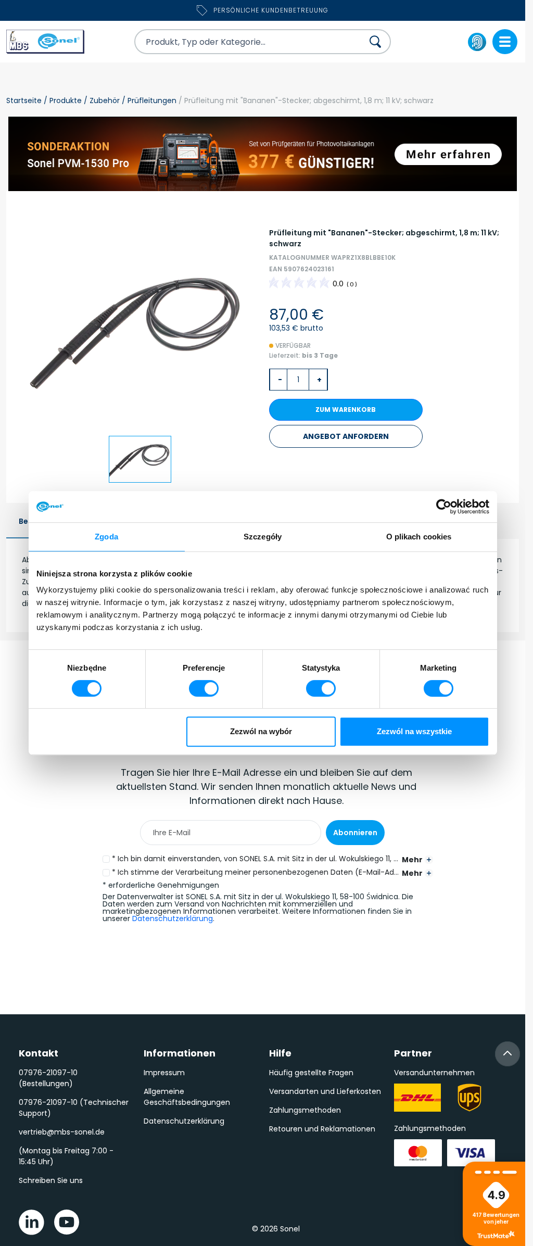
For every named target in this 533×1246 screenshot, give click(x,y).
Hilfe (280, 1053)
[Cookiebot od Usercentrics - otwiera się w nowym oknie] (443, 506)
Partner (413, 1053)
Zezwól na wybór (261, 731)
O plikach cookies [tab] (419, 536)
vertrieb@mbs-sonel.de (62, 1132)
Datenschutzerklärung (172, 918)
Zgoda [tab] (106, 536)
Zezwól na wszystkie (414, 731)
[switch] (204, 688)
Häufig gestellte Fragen (311, 1072)
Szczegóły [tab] (263, 536)
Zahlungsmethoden (305, 1110)
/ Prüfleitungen (148, 100)
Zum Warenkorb (345, 409)
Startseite (24, 100)
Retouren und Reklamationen (322, 1129)
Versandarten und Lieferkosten (325, 1091)
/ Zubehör (101, 100)
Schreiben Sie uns (51, 1180)
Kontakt (38, 1053)
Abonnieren (355, 832)
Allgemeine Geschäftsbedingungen (187, 1096)
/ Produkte (62, 100)
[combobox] (239, 42)
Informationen (179, 1053)
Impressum (164, 1072)
